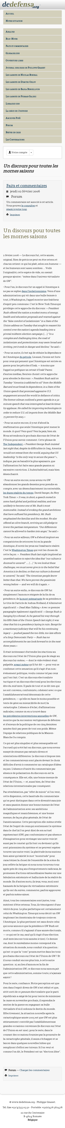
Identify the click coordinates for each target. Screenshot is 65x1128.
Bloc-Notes (12, 38)
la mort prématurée (31, 598)
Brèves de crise (13, 132)
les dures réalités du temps (18, 492)
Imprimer (15, 215)
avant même (21, 664)
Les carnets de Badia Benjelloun (23, 89)
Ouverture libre (14, 60)
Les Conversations (15, 139)
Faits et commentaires (17, 46)
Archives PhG (13, 118)
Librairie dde (13, 103)
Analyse (10, 31)
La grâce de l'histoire (17, 110)
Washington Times (22, 550)
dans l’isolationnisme (34, 291)
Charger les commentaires (35, 1070)
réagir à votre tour (16, 209)
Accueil (10, 13)
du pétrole (25, 357)
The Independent (13, 444)
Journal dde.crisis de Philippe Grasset (25, 67)
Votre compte (19, 152)
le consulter (28, 205)
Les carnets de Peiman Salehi (21, 96)
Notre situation (14, 20)
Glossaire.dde (13, 53)
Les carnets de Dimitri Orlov (21, 82)
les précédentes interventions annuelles (26, 716)
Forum (9, 125)
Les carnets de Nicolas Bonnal (22, 74)
